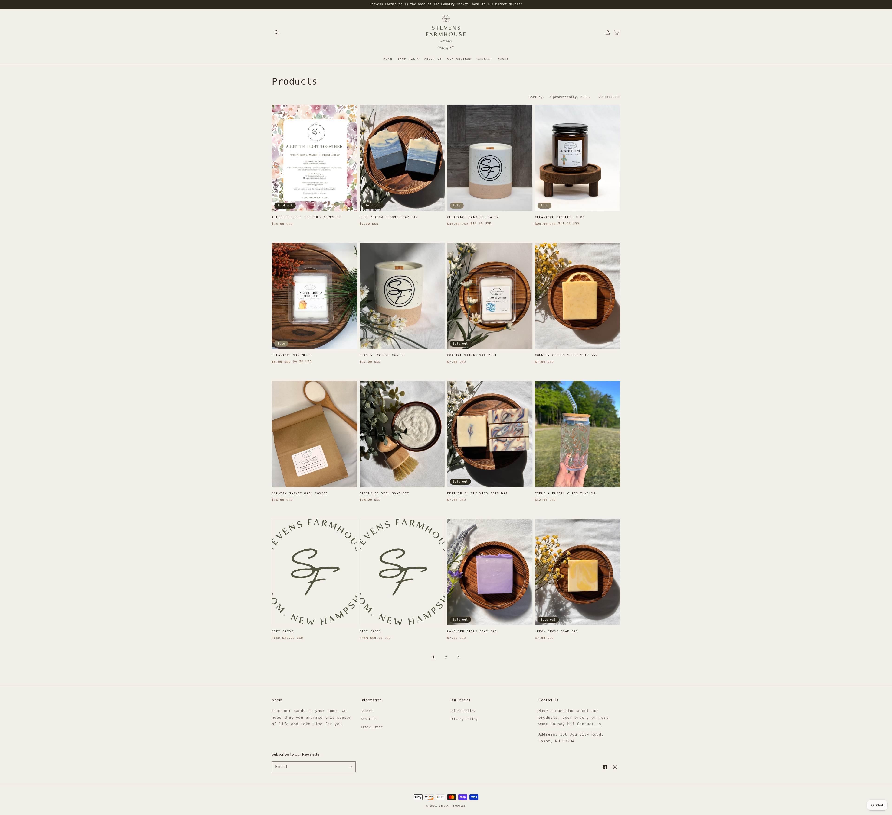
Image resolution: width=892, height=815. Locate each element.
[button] (277, 32)
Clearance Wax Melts (292, 355)
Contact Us (589, 724)
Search (367, 711)
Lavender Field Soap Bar (472, 631)
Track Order (372, 727)
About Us (369, 719)
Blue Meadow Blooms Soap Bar (389, 217)
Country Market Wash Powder (300, 493)
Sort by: (536, 97)
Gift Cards (282, 631)
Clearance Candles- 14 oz (473, 217)
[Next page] (458, 657)
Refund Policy (462, 711)
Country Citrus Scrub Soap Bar (566, 355)
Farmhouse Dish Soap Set (384, 493)
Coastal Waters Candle (382, 355)
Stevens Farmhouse (452, 806)
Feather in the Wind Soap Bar (477, 493)
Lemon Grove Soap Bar (556, 631)
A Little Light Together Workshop (306, 217)
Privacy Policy (463, 719)
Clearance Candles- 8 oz (560, 217)
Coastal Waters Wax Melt (472, 355)
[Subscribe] (350, 767)
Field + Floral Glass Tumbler (565, 493)
